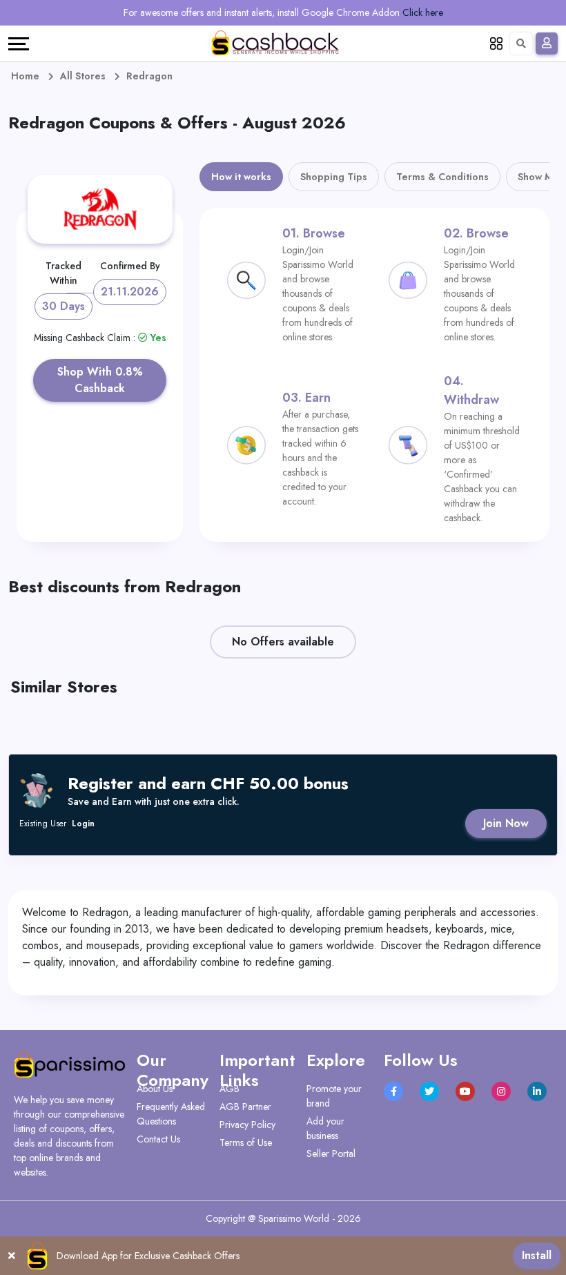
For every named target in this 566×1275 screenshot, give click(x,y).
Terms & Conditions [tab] (442, 177)
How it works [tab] (241, 177)
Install (537, 1255)
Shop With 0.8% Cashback (100, 380)
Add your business (325, 1128)
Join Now (506, 823)
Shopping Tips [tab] (333, 177)
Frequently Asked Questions (171, 1114)
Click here (422, 12)
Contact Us (158, 1139)
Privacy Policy (247, 1124)
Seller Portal (330, 1153)
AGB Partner (245, 1106)
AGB (229, 1089)
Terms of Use (245, 1142)
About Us (155, 1089)
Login (83, 823)
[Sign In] (547, 43)
